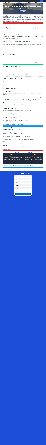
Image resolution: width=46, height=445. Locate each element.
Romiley (11, 149)
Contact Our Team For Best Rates (23, 126)
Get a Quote (23, 11)
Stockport (9, 149)
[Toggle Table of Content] (9, 25)
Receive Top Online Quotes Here (23, 150)
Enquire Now (23, 169)
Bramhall (4, 149)
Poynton (6, 149)
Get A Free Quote (23, 167)
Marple (13, 149)
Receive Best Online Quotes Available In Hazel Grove (23, 64)
